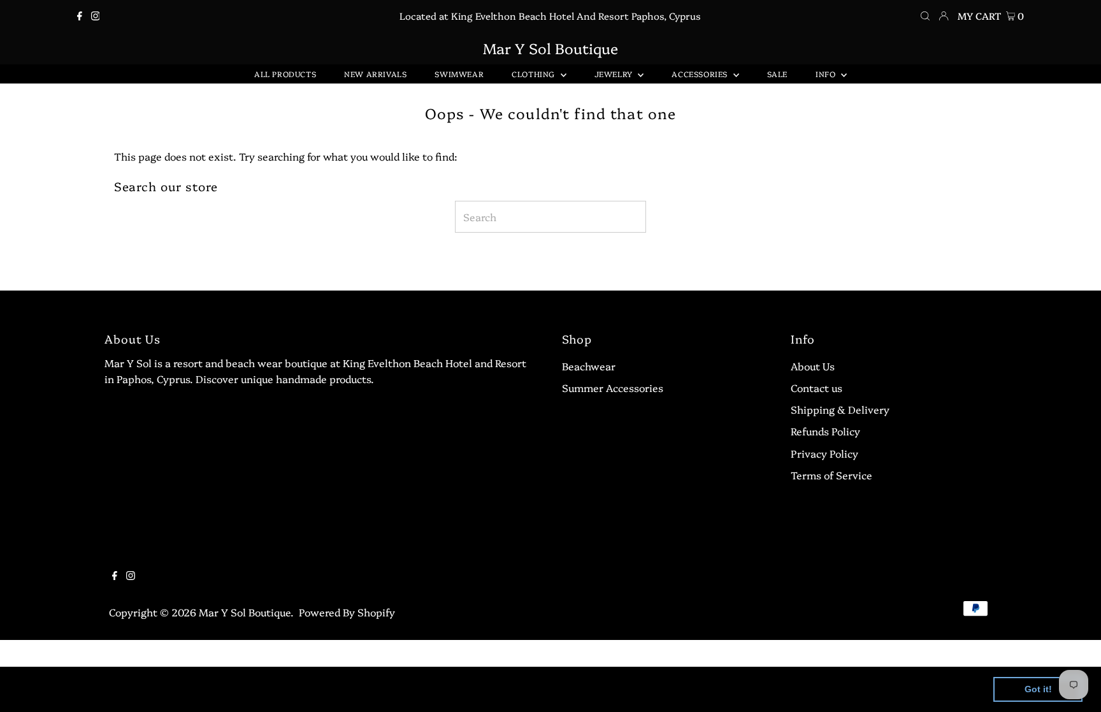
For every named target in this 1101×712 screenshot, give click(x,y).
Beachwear (588, 366)
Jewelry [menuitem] (614, 73)
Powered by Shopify (347, 612)
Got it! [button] (1038, 689)
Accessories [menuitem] (701, 73)
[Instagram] (95, 16)
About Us (813, 366)
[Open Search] (925, 16)
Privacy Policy (824, 453)
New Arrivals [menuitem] (375, 73)
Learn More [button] (410, 688)
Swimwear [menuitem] (459, 73)
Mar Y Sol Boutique (550, 48)
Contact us (816, 388)
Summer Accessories (612, 388)
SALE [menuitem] (777, 73)
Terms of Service (831, 475)
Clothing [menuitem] (534, 73)
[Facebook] (79, 16)
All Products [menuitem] (285, 73)
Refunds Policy (825, 431)
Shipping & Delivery (840, 409)
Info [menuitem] (827, 73)
